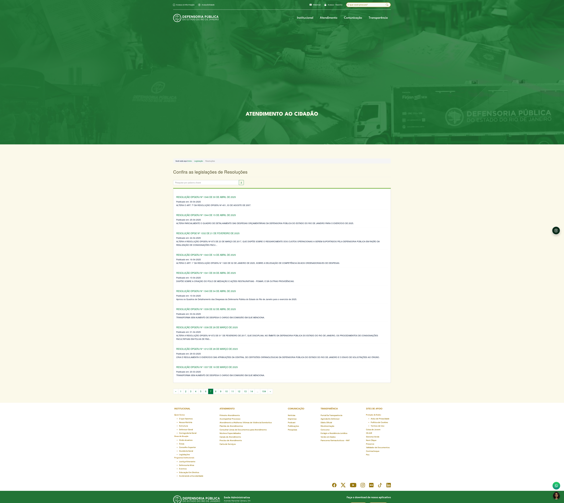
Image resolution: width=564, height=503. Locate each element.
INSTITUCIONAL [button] (182, 409)
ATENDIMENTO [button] (227, 409)
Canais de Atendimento (230, 437)
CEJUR (369, 433)
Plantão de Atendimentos (231, 426)
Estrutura (183, 426)
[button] (206, 4)
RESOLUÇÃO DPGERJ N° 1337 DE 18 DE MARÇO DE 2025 (207, 367)
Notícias (291, 415)
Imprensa (292, 419)
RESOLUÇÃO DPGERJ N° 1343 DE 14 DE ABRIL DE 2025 (206, 254)
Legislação (198, 161)
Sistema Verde (372, 437)
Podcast (292, 422)
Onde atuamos (186, 440)
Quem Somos (179, 415)
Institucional (305, 17)
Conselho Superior (187, 447)
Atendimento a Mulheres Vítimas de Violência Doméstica (246, 422)
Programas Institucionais (184, 458)
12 (239, 391)
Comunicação (353, 17)
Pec (368, 454)
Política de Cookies (379, 422)
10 (226, 391)
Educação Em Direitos (189, 472)
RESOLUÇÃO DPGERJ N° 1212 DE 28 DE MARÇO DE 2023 (207, 348)
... (257, 391)
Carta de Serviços (228, 444)
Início (190, 161)
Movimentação (327, 426)
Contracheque (372, 451)
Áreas (181, 444)
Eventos (183, 468)
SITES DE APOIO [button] (374, 409)
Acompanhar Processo (230, 419)
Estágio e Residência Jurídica (334, 433)
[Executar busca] (387, 5)
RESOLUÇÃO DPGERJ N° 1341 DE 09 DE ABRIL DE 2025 (206, 272)
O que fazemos (186, 418)
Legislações (184, 454)
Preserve (370, 444)
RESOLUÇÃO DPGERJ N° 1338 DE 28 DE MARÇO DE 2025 (207, 327)
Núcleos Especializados (230, 433)
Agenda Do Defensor (330, 419)
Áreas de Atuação (181, 436)
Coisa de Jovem (373, 429)
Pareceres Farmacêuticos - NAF (335, 440)
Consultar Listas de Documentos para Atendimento (243, 429)
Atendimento (328, 17)
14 (251, 391)
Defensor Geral (186, 429)
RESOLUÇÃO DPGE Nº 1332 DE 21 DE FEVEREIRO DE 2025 (208, 233)
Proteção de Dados (373, 415)
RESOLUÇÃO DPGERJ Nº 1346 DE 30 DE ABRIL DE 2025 (206, 197)
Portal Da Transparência (331, 415)
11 (232, 391)
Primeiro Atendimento (230, 415)
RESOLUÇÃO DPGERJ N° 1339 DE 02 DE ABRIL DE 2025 (206, 309)
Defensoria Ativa (186, 465)
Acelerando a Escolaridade (191, 476)
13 (245, 391)
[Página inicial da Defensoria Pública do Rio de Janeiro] (196, 18)
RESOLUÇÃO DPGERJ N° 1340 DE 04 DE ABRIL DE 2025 (206, 291)
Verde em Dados (328, 437)
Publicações (293, 426)
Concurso (325, 429)
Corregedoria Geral (187, 433)
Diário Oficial (326, 422)
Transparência (378, 17)
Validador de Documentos (378, 447)
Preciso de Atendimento (231, 440)
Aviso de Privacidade (380, 418)
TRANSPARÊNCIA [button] (329, 409)
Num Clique (371, 440)
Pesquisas (292, 429)
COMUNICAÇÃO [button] (296, 409)
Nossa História (185, 422)
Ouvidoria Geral (186, 451)
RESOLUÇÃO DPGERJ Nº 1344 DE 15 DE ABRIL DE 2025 (206, 215)
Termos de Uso (377, 426)
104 (264, 391)
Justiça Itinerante (187, 461)
